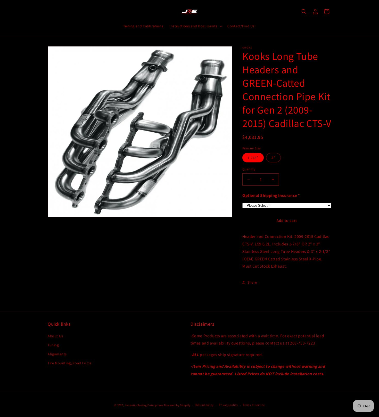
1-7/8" (253, 157)
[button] (195, 26)
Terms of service (254, 405)
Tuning (53, 345)
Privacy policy (228, 405)
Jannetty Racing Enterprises (144, 405)
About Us (55, 336)
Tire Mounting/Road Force (69, 363)
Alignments (57, 354)
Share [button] (252, 282)
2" (273, 157)
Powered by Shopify (177, 405)
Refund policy (204, 405)
